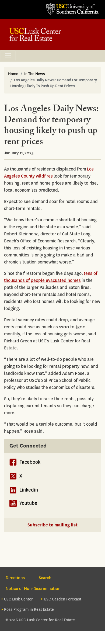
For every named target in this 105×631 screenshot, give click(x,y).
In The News (34, 73)
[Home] (35, 34)
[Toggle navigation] (8, 55)
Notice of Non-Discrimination (33, 588)
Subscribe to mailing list (52, 525)
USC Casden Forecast (62, 599)
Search (45, 577)
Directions (15, 577)
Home (13, 73)
